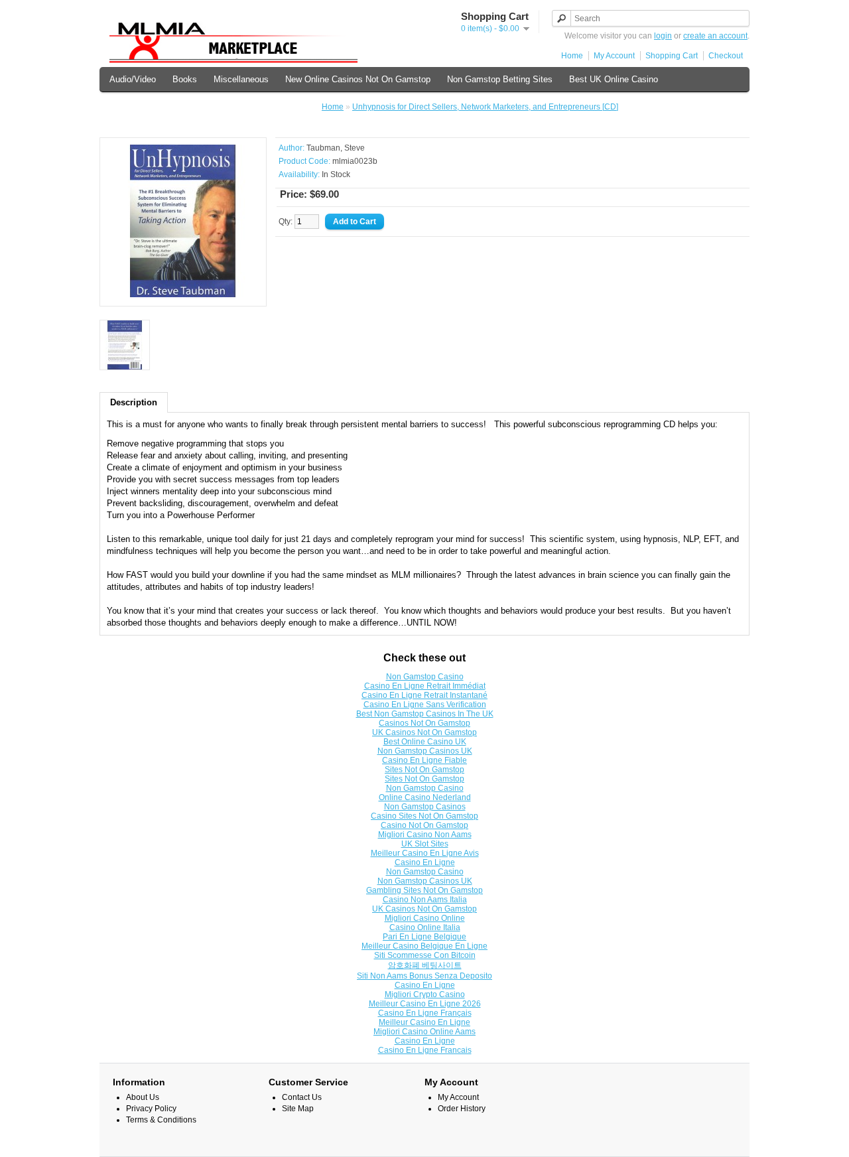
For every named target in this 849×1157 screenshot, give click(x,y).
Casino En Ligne (425, 862)
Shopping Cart (671, 55)
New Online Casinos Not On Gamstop (357, 79)
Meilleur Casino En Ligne (424, 1022)
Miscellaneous (241, 79)
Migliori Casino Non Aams (425, 834)
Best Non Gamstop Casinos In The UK (424, 713)
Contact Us (302, 1097)
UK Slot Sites (424, 844)
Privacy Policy (151, 1108)
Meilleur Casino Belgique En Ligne (424, 946)
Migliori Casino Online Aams (424, 1031)
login (663, 35)
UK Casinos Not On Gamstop (424, 732)
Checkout (725, 55)
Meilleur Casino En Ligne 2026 (425, 1003)
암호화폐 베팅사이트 (425, 965)
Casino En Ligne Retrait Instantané (424, 695)
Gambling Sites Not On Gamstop (424, 890)
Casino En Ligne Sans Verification (424, 704)
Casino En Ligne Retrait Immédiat (425, 686)
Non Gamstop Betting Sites (500, 79)
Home (572, 55)
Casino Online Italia (424, 927)
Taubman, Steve (335, 148)
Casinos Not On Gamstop (158, 107)
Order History (462, 1108)
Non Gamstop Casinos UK (424, 751)
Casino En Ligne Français (425, 1013)
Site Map (298, 1108)
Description (133, 402)
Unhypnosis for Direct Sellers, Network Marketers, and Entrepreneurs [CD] (485, 106)
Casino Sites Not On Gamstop (424, 816)
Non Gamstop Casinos (268, 107)
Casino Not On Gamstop (424, 825)
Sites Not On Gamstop (424, 769)
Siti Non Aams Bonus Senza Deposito (424, 976)
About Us (142, 1097)
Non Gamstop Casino (425, 676)
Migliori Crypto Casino (425, 994)
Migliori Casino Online (425, 918)
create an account (715, 35)
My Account (614, 55)
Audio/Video (132, 79)
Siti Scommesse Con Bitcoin (425, 955)
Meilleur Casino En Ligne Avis (425, 853)
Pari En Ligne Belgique (424, 936)
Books (184, 79)
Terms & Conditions (161, 1119)
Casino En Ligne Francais (425, 1050)
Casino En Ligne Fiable (424, 760)
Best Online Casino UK (424, 741)
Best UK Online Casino (613, 79)
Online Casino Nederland (425, 797)
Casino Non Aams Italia (425, 899)
